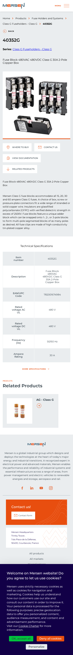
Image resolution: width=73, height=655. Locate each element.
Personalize (36, 646)
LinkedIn (31, 488)
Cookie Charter (29, 626)
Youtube (41, 488)
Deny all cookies (50, 638)
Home (6, 18)
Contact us (50, 147)
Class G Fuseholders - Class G (20, 23)
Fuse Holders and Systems (47, 18)
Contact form (25, 515)
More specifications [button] (34, 369)
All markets (36, 558)
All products (36, 553)
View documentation (25, 158)
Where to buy (20, 147)
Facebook (22, 488)
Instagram (50, 488)
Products (20, 18)
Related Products (23, 169)
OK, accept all (21, 638)
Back (11, 31)
